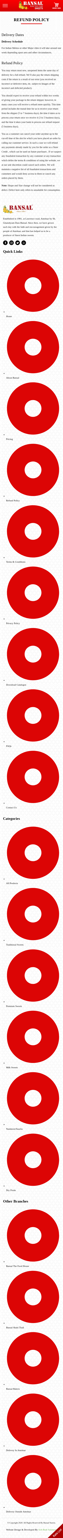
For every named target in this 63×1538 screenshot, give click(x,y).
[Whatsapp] (23, 242)
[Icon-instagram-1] (11, 242)
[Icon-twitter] (17, 242)
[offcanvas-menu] (5, 5)
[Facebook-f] (5, 242)
